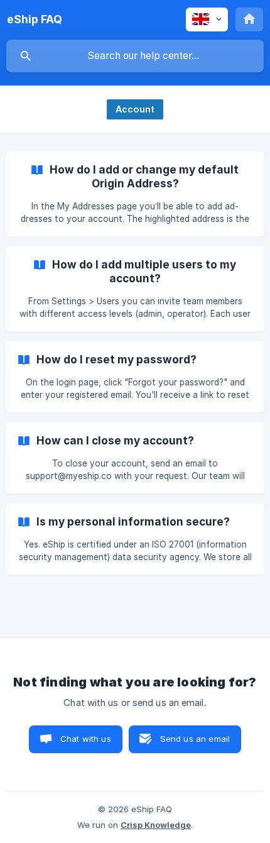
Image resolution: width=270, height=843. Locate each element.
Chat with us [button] (85, 739)
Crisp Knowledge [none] (156, 825)
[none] (34, 19)
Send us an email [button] (195, 739)
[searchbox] (135, 56)
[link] (135, 194)
